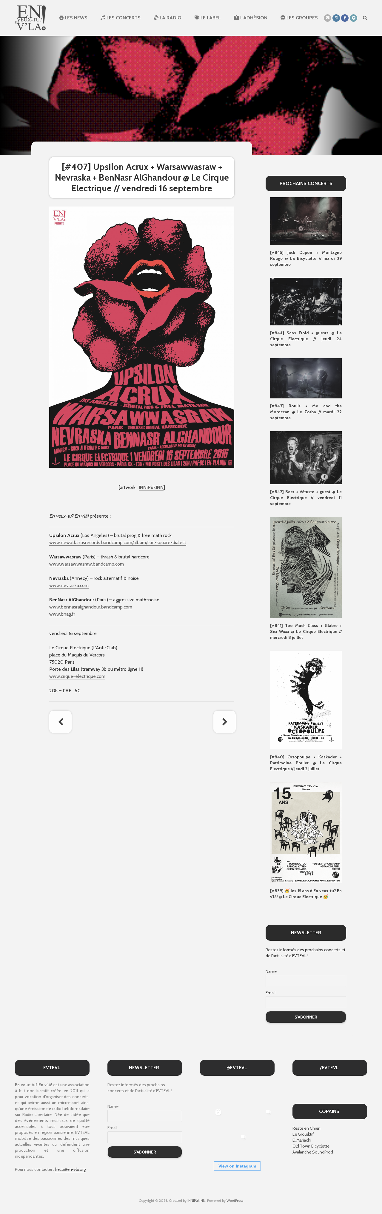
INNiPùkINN (151, 487)
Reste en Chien (306, 1128)
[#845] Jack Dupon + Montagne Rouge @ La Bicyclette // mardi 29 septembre (306, 258)
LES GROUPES (301, 18)
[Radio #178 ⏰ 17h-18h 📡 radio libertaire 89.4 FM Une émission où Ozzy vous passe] (237, 1093)
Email (270, 992)
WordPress (235, 1200)
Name (271, 971)
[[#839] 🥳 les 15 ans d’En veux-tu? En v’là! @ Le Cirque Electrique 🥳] (306, 832)
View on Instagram (237, 1166)
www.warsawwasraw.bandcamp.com (86, 564)
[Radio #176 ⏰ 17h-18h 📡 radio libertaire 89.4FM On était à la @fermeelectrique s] (237, 1118)
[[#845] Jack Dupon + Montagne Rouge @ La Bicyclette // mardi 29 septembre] (306, 220)
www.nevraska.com (69, 585)
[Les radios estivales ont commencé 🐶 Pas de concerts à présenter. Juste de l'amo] (262, 1093)
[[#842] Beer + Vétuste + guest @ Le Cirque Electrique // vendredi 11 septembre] (306, 457)
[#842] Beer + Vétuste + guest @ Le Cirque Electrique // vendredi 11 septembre (306, 497)
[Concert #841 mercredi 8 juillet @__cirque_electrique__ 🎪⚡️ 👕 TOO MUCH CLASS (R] (262, 1118)
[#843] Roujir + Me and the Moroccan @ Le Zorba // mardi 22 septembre (306, 411)
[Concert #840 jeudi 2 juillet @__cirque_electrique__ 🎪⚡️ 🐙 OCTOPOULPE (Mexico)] (212, 1143)
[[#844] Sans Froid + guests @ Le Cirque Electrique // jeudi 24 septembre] (306, 301)
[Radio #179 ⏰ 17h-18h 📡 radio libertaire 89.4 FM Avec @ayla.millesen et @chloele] (212, 1093)
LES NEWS (75, 18)
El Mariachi (301, 1140)
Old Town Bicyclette (310, 1146)
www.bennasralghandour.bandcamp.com (90, 607)
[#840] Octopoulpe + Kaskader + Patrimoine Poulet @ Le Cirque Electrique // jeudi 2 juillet (306, 762)
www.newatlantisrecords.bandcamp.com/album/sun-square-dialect (117, 542)
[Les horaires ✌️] (237, 1143)
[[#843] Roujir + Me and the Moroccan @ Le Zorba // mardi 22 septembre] (306, 378)
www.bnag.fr (62, 614)
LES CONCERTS (123, 18)
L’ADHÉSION (253, 18)
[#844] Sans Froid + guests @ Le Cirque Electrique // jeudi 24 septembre (306, 338)
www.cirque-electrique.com (77, 676)
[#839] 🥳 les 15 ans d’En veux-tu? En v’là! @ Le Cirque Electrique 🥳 (306, 893)
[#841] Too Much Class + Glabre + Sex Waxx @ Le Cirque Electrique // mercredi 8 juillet (306, 631)
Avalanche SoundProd (312, 1152)
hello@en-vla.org (70, 1169)
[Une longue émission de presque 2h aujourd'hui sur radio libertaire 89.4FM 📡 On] (262, 1143)
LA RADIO (169, 18)
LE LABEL (210, 18)
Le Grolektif (303, 1134)
